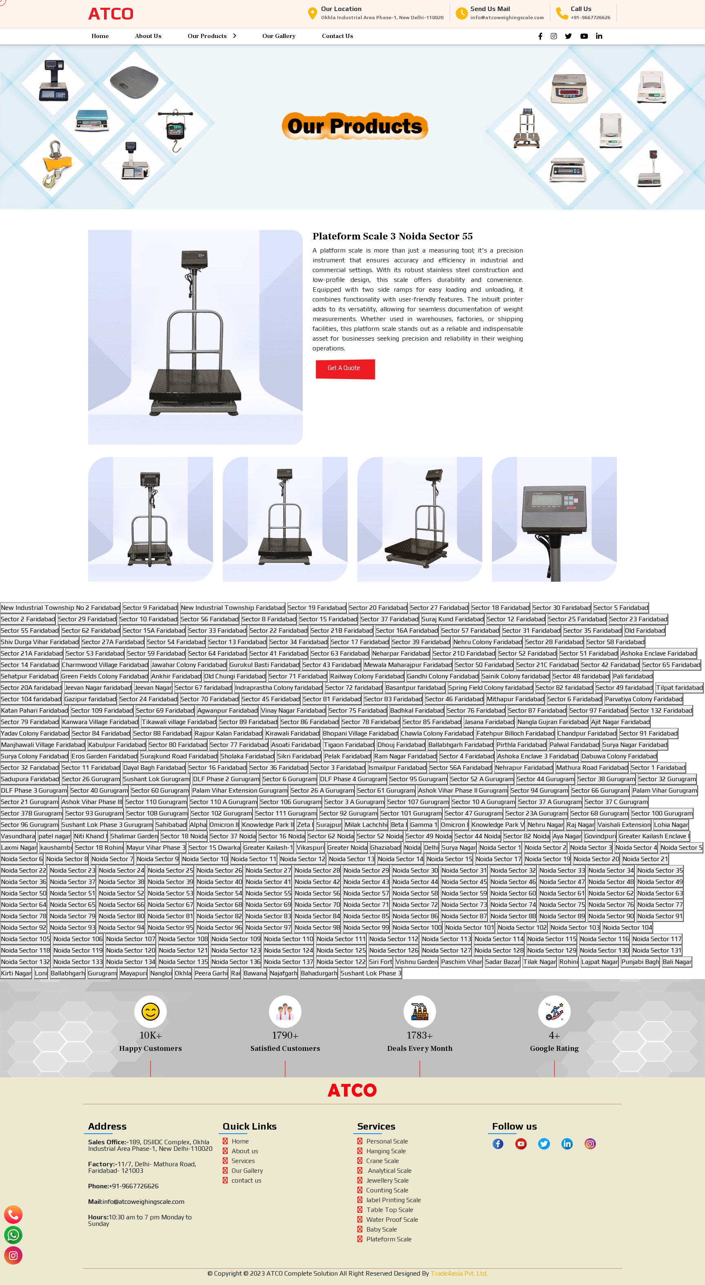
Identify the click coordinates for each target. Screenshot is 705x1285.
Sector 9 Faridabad (150, 607)
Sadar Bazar (503, 962)
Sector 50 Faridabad (484, 665)
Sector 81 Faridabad (332, 699)
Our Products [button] (207, 36)
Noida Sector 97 (268, 927)
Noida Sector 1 (500, 847)
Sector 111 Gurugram (286, 813)
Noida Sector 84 (317, 916)
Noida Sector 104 (627, 927)
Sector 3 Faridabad (338, 767)
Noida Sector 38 (121, 882)
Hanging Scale (386, 1151)
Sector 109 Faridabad (102, 710)
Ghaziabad (385, 847)
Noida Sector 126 (394, 950)
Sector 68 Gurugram (599, 813)
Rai (235, 973)
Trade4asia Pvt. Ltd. (458, 1273)
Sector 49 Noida (429, 836)
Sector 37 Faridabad (390, 619)
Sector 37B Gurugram (31, 813)
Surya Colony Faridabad (34, 756)
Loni (41, 973)
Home (100, 36)
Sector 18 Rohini (99, 847)
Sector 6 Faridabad (575, 699)
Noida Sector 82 (219, 916)
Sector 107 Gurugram (418, 802)
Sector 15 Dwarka (214, 847)
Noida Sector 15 (449, 859)
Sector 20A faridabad (31, 687)
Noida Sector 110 (288, 939)
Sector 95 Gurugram (418, 779)
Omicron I (454, 825)
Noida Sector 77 (660, 904)
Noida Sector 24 (121, 870)
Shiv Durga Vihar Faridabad (40, 642)
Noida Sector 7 (112, 859)
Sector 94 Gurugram (539, 790)
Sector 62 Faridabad (91, 630)
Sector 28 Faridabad (554, 642)
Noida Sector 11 (254, 859)
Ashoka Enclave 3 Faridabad (537, 756)
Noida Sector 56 (317, 893)
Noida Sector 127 (446, 950)
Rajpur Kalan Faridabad (228, 733)
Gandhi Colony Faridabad (443, 676)
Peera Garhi (211, 973)
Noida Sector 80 (121, 916)
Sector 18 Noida (184, 836)
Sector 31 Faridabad (532, 630)
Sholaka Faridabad (247, 756)
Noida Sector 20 (596, 859)
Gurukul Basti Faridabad (264, 665)
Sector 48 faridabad (581, 676)
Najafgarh (283, 973)
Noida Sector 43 (366, 882)
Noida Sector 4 (636, 847)
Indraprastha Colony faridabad (278, 687)
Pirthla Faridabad (521, 745)
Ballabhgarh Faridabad (460, 745)
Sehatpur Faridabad (29, 676)
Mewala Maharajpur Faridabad (408, 665)
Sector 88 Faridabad (162, 733)
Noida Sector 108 (183, 939)
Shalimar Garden (134, 836)
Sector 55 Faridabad (30, 630)
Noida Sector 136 (236, 962)
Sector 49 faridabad (624, 687)
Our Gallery (279, 36)
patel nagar (54, 836)
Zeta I (305, 825)
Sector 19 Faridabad (317, 607)
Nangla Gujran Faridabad (552, 722)
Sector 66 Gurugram (600, 790)
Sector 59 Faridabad (156, 653)
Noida (412, 847)
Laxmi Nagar (19, 847)
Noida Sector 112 (394, 939)
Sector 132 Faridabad (661, 710)
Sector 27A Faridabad (113, 642)
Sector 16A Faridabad (407, 630)
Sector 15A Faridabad (154, 630)
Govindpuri (600, 836)
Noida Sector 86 (415, 916)
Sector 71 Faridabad (298, 676)
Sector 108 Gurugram (157, 813)
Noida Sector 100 (417, 927)
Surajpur (329, 825)
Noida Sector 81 (170, 916)
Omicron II (224, 825)
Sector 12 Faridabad (516, 619)
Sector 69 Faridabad (165, 710)
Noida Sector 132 (25, 962)
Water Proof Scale (392, 1219)
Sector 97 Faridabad (598, 710)
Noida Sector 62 (611, 893)
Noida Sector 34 (611, 870)
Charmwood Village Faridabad (105, 665)
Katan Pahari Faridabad (34, 710)
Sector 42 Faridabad (610, 665)
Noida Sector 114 (499, 939)
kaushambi (56, 847)
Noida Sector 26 (219, 870)
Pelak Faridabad (347, 756)
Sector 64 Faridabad (217, 653)
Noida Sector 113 (446, 939)
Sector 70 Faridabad (210, 699)
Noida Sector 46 (513, 882)
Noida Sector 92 (24, 927)
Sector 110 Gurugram (156, 802)
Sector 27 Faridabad (439, 607)
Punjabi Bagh (640, 962)
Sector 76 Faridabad (476, 710)
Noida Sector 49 (660, 882)
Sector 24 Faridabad (148, 699)
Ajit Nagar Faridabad (620, 722)
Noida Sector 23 (72, 870)
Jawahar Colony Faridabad (188, 665)
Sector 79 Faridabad (30, 722)
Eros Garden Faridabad (104, 756)
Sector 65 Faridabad (672, 665)
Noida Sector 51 (72, 893)
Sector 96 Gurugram (29, 825)
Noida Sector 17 (498, 859)
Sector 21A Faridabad (32, 653)
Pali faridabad (633, 676)
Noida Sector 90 (611, 916)
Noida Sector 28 (317, 870)
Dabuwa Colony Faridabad (619, 756)
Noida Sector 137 (288, 962)
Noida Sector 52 (121, 893)
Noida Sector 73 (464, 904)
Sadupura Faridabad (30, 779)
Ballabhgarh (68, 973)
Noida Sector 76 (611, 904)
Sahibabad (171, 825)
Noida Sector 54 (219, 893)
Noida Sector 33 (562, 870)
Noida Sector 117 (657, 939)
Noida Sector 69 (268, 904)
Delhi (431, 847)
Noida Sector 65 (72, 904)
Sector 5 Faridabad (621, 607)
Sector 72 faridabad (354, 687)
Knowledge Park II (268, 825)
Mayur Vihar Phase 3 (156, 847)
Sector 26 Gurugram (91, 779)
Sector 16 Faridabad (217, 767)
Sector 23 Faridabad (638, 619)
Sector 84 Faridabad (101, 733)
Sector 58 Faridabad (616, 642)
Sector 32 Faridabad (30, 767)
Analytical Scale (389, 1170)
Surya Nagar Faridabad (635, 745)
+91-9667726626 (134, 1186)
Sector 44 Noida (478, 836)
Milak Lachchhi (366, 825)
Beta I (399, 825)
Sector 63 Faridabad (340, 653)
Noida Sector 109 (236, 939)
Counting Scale (387, 1190)
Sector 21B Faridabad (342, 630)
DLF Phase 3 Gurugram (34, 790)
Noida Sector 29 (366, 870)
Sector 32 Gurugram (667, 779)
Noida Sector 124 (288, 950)
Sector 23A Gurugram (537, 813)
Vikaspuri (310, 847)
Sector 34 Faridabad (299, 642)
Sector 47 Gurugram (474, 813)
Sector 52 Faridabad (527, 653)
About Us (148, 36)
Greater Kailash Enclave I (654, 836)
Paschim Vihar (461, 962)
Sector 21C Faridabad (547, 665)
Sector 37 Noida (233, 836)
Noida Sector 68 (219, 904)
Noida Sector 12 (303, 859)
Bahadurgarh (319, 973)
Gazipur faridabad (90, 699)
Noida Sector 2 (546, 847)
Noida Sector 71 (366, 904)
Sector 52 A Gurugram (482, 779)
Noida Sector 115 (551, 939)
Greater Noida (347, 847)
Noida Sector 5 (682, 847)
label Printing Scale (393, 1200)
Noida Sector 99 (366, 927)
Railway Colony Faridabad (367, 676)
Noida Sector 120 (130, 950)
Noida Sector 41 (268, 882)
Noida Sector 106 (78, 939)
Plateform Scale (389, 1239)
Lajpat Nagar (599, 962)
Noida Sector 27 (268, 870)
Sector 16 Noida (282, 836)
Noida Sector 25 (170, 870)
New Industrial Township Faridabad (233, 607)
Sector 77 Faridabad (239, 745)
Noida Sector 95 (170, 927)
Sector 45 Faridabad (271, 699)
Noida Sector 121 (183, 950)
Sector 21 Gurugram (29, 802)
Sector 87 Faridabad (537, 710)
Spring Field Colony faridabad (490, 687)
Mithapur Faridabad (515, 699)
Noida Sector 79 (72, 916)
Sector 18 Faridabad (501, 607)
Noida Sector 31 (464, 870)
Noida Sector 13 (352, 859)
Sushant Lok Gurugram (156, 779)
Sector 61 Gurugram (386, 790)
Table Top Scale (389, 1210)
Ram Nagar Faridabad (405, 756)
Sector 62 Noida (331, 836)
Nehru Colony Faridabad (487, 642)
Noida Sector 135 (183, 962)
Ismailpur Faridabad (397, 767)
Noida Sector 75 (562, 904)
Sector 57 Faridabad (470, 630)
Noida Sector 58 (415, 893)
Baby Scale (381, 1229)
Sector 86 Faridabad (310, 722)
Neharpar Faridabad (401, 653)
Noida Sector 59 (464, 893)
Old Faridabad (645, 630)
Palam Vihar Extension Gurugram (240, 790)
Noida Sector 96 (219, 927)
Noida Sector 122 (341, 962)
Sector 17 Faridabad (360, 642)
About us (245, 1151)
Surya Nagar (459, 847)
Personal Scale (387, 1141)
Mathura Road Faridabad (592, 767)
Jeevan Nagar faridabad (98, 687)
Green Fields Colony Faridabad (104, 676)
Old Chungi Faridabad (235, 676)
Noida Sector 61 (562, 893)
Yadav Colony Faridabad (35, 733)
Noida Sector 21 (645, 859)
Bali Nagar (677, 962)
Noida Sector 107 (130, 939)
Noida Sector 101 (469, 927)
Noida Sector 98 (317, 927)
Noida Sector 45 (464, 882)
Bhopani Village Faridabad (360, 733)
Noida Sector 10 (205, 859)
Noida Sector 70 (317, 904)
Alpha (198, 825)
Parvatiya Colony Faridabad (644, 699)
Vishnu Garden (417, 962)
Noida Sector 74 (513, 904)
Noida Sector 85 (366, 916)
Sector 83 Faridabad (393, 699)
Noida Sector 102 (522, 927)
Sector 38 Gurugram (606, 779)
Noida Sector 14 (400, 859)
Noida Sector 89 (562, 916)
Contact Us (337, 36)
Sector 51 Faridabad (589, 653)
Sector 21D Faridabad (464, 653)
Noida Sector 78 (24, 916)
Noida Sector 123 (236, 950)
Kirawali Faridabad (292, 733)
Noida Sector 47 (562, 882)
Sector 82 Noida (527, 836)
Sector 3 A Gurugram (354, 802)
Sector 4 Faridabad (467, 756)
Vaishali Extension (624, 825)
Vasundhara (18, 836)
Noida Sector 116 (604, 939)
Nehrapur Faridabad (524, 767)
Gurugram (102, 973)
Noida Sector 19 (547, 859)
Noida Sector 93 (72, 927)
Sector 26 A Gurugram (322, 790)
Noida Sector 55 (268, 893)
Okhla (183, 973)
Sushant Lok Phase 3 (371, 973)
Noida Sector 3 (591, 847)
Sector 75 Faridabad (358, 710)
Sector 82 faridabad (564, 687)
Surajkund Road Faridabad (179, 756)
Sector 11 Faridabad (91, 767)
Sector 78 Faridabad (371, 722)
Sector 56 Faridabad (210, 619)
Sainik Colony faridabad (516, 676)
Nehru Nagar (545, 825)
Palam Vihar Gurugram (664, 790)
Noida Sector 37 (72, 882)
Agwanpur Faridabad (227, 710)
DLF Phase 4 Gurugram (353, 779)
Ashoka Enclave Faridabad (658, 653)
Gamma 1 (424, 825)
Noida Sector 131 (657, 950)
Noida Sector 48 (611, 882)
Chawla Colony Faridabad (437, 733)
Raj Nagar (580, 825)
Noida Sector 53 (170, 893)
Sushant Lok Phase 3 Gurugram (107, 825)
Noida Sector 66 (121, 904)
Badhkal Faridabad (417, 710)
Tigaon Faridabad (349, 745)
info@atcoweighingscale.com (143, 1201)
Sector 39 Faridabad (421, 642)
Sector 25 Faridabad (577, 619)
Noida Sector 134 (130, 962)
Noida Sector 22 (24, 870)
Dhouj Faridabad (401, 745)
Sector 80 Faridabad (178, 745)
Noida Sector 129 (551, 950)
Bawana (255, 973)
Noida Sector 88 (513, 916)
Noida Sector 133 (78, 962)
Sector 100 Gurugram (662, 813)
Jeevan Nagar (153, 687)
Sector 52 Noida (380, 836)
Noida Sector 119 (78, 950)
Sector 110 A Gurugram (223, 802)
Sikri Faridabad (299, 756)
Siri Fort (380, 962)
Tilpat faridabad (679, 687)
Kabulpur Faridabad (117, 745)
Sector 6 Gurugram (290, 779)
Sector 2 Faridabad (28, 619)
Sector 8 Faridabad (269, 619)
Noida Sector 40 (219, 882)
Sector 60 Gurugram (160, 790)
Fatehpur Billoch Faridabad (515, 733)
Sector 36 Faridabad (279, 767)
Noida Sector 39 (170, 882)
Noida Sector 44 (415, 882)
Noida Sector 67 (170, 904)
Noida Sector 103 (575, 927)
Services (243, 1161)
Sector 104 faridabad (31, 699)
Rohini (568, 962)
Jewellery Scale (387, 1180)
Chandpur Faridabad (587, 733)
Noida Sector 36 (24, 882)
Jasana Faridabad (489, 722)
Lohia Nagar (671, 825)
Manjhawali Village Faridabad (43, 745)
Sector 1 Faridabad (658, 767)
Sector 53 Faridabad (95, 653)
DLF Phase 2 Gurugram (226, 779)
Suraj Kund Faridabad (453, 619)
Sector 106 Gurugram (290, 802)
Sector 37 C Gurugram (616, 802)
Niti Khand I (90, 836)
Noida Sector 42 (317, 882)
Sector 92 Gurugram (348, 813)
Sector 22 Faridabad (279, 630)
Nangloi (161, 973)
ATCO (111, 13)
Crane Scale (382, 1161)
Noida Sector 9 (158, 859)
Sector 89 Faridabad (248, 722)
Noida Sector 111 (341, 939)
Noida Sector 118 (25, 950)
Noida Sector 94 (121, 927)
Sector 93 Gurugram (94, 813)
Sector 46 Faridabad (454, 699)
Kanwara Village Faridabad (100, 722)
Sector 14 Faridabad (30, 665)
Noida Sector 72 (415, 904)
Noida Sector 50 (24, 893)
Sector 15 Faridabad (328, 619)
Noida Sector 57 (366, 893)
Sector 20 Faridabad (378, 607)
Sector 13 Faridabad (237, 642)
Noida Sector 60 (513, 893)
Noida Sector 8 (67, 859)
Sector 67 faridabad (203, 687)
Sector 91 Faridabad (649, 733)
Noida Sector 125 (341, 950)
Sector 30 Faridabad (562, 607)
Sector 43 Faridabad (332, 665)
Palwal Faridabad (574, 745)
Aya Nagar (567, 836)
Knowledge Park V (498, 825)
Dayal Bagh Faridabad (154, 767)
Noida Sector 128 (499, 950)
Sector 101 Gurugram (411, 813)
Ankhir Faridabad (176, 676)
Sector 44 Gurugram (545, 779)
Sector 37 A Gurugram (550, 802)
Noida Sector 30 (415, 870)
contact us (247, 1180)
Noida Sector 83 (268, 916)
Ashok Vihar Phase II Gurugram (463, 790)
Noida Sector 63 (660, 893)
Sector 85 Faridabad (432, 722)
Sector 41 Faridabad (279, 653)
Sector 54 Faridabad (176, 642)
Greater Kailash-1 (268, 847)
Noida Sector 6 (22, 859)
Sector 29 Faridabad (87, 619)
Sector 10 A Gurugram (483, 802)
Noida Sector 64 (24, 904)
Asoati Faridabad (295, 745)
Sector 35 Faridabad (593, 630)
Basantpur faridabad (415, 687)
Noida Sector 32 (513, 870)
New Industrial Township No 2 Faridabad (60, 607)
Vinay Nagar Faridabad (293, 710)
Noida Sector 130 (604, 950)
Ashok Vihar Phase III (92, 802)
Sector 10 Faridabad (148, 619)
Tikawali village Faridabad (179, 722)
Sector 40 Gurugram (99, 790)
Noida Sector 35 (660, 870)
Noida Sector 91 (660, 916)
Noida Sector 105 (25, 939)
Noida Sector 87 (464, 916)
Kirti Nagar (16, 973)
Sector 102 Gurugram (221, 813)
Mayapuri (133, 973)
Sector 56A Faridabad (461, 767)
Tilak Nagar (539, 962)
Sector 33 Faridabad (217, 630)
